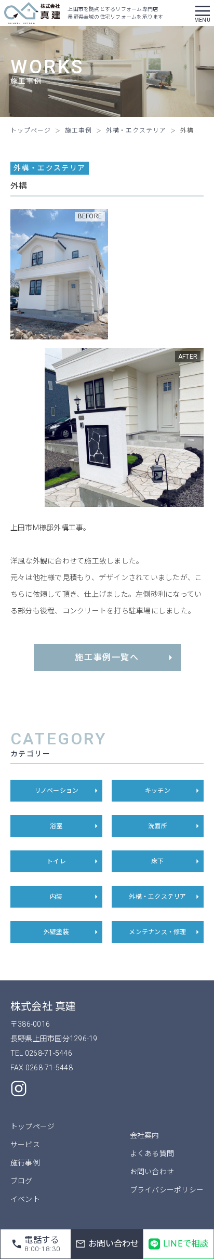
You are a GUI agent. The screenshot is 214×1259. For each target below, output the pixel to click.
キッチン (157, 790)
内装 (56, 896)
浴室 (56, 826)
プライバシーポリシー (167, 1190)
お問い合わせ (152, 1172)
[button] (202, 13)
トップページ (32, 1126)
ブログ (21, 1181)
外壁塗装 (56, 932)
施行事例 (25, 1163)
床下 (157, 861)
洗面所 (157, 826)
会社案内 (144, 1135)
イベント (25, 1199)
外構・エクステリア (157, 896)
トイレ (56, 861)
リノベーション (56, 790)
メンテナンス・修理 (157, 932)
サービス (25, 1144)
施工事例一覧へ (107, 657)
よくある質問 (152, 1153)
